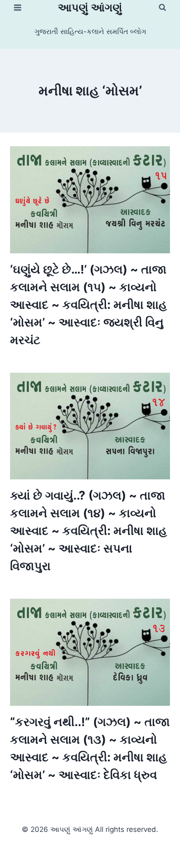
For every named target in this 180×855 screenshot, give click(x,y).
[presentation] (90, 199)
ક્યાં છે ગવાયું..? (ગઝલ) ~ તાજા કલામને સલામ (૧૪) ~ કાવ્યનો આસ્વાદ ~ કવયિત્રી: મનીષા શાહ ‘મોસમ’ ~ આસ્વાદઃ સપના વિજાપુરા (88, 530)
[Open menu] (18, 7)
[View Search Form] (162, 7)
